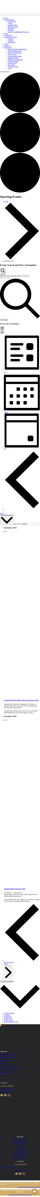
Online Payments (13, 66)
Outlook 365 (8, 1016)
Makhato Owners (13, 58)
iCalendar (7, 1015)
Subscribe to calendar (7, 981)
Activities (11, 40)
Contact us (7, 46)
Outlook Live (8, 1018)
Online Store (12, 42)
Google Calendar (9, 1013)
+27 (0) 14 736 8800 (6, 1086)
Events (6, 33)
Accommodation (9, 20)
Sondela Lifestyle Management (17, 49)
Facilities (10, 39)
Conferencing (8, 35)
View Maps (11, 65)
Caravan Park (12, 21)
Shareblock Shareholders (15, 59)
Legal (9, 68)
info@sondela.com (6, 1092)
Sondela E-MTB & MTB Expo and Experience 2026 (21, 700)
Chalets (10, 23)
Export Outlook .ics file (11, 1022)
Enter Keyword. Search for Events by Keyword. (15, 276)
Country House (12, 25)
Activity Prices (12, 63)
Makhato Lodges (13, 26)
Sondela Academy (13, 61)
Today (2, 513)
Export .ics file (8, 1020)
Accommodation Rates (15, 56)
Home (6, 18)
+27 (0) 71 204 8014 (6, 1089)
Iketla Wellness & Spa (14, 51)
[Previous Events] (22, 508)
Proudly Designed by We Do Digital (29, 1187)
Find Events (4, 320)
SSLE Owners (12, 54)
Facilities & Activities (10, 37)
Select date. (17, 524)
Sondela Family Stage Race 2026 (14, 889)
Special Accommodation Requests (18, 32)
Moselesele (11, 28)
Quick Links (8, 47)
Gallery (6, 44)
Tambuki (10, 30)
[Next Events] (4, 510)
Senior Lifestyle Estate (15, 53)
